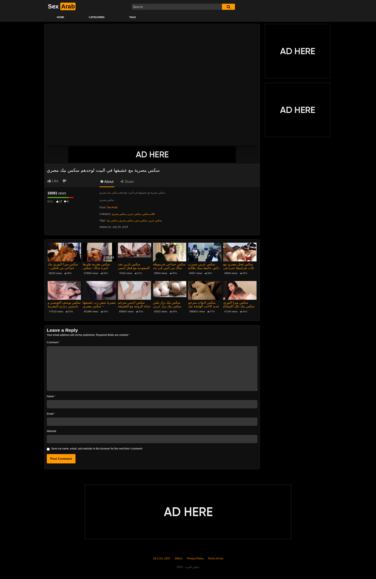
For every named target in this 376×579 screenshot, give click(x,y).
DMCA (179, 558)
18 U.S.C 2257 (161, 558)
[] (228, 7)
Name (51, 396)
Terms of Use (215, 558)
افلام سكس (148, 213)
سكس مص (141, 220)
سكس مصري (119, 213)
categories (96, 17)
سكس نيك (112, 220)
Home (60, 17)
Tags (132, 17)
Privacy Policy (195, 558)
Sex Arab (112, 207)
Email (51, 413)
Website (51, 431)
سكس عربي (134, 213)
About (108, 181)
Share (129, 181)
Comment (53, 342)
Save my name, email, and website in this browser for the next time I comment (96, 448)
